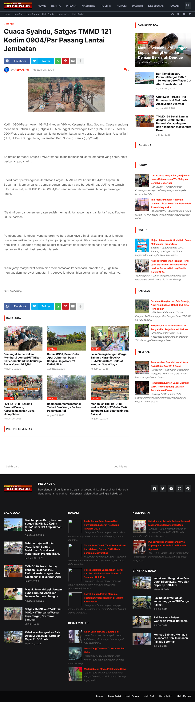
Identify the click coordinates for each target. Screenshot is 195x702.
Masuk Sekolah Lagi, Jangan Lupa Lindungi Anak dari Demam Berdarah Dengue (43, 593)
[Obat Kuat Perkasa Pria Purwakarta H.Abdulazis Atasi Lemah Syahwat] (144, 101)
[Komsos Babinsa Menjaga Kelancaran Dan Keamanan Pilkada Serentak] (142, 639)
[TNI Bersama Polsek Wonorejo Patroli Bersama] (142, 622)
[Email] (73, 61)
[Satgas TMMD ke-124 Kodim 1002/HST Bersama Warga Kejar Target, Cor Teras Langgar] (13, 613)
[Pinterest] (65, 61)
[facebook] (172, 14)
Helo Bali (18, 14)
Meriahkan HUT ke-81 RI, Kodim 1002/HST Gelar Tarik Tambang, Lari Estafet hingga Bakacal (110, 409)
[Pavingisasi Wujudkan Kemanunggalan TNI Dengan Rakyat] (142, 602)
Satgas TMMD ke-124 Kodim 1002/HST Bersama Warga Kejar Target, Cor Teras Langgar (43, 614)
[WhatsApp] (58, 61)
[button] (188, 5)
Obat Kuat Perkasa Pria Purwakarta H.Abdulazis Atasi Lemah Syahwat (172, 100)
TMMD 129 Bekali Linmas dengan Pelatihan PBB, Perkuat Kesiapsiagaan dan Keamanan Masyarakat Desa (173, 123)
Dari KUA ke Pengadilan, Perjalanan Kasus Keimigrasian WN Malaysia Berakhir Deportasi (170, 179)
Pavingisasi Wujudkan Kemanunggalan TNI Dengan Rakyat (172, 601)
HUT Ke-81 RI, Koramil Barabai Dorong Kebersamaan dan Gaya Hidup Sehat (19, 409)
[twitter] (178, 14)
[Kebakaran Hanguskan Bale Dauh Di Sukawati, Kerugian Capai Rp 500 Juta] (13, 637)
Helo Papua (32, 14)
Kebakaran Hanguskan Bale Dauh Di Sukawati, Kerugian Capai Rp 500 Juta (43, 636)
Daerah (137, 5)
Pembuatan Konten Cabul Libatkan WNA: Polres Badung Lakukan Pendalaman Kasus (170, 386)
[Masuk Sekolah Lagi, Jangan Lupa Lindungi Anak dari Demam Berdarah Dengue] (13, 594)
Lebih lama (120, 466)
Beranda (9, 23)
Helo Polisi (78, 14)
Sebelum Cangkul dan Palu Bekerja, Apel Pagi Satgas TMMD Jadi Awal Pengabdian (170, 305)
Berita (56, 5)
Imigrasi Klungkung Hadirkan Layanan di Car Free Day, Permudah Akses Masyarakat (171, 203)
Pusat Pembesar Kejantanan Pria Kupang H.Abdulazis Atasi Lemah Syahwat (167, 545)
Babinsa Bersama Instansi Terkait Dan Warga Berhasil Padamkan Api (64, 407)
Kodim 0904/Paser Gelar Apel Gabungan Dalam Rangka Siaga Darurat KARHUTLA (63, 359)
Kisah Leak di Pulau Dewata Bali (101, 631)
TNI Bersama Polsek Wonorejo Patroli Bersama (171, 619)
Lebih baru (12, 466)
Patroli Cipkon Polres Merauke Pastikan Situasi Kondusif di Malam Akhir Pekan (103, 598)
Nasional (88, 5)
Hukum (122, 5)
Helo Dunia (48, 14)
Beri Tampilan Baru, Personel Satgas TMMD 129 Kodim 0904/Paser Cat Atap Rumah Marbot (173, 79)
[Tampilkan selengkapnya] (80, 61)
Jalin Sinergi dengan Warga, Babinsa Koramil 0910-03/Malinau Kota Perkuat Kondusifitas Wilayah (109, 359)
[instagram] (179, 488)
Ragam (174, 5)
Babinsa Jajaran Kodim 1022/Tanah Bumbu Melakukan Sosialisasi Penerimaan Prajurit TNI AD (42, 548)
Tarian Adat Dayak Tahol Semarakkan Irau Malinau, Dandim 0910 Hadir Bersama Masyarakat (104, 549)
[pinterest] (190, 14)
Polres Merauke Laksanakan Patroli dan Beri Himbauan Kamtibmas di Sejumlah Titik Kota (103, 573)
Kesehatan (156, 5)
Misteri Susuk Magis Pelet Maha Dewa (105, 669)
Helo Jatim (63, 14)
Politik (106, 5)
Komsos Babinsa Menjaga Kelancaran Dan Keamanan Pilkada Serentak (171, 638)
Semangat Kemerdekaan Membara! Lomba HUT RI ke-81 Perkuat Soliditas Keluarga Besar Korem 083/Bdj (23, 359)
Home (42, 5)
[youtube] (184, 14)
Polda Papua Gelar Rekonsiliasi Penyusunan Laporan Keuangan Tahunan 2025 (101, 525)
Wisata (71, 5)
